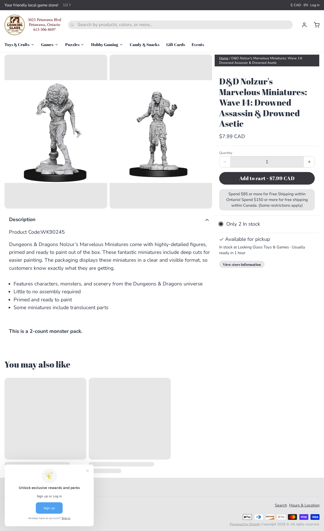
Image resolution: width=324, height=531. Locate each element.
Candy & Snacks (144, 44)
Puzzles (72, 44)
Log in (314, 5)
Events (198, 44)
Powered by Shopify (245, 524)
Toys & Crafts (17, 44)
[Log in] (302, 25)
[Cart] (314, 25)
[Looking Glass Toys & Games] (33, 25)
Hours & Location (304, 505)
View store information (242, 264)
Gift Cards (175, 44)
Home (223, 58)
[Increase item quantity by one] (309, 161)
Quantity (225, 153)
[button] (267, 178)
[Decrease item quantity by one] (224, 161)
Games (47, 44)
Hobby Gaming (104, 44)
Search (281, 505)
